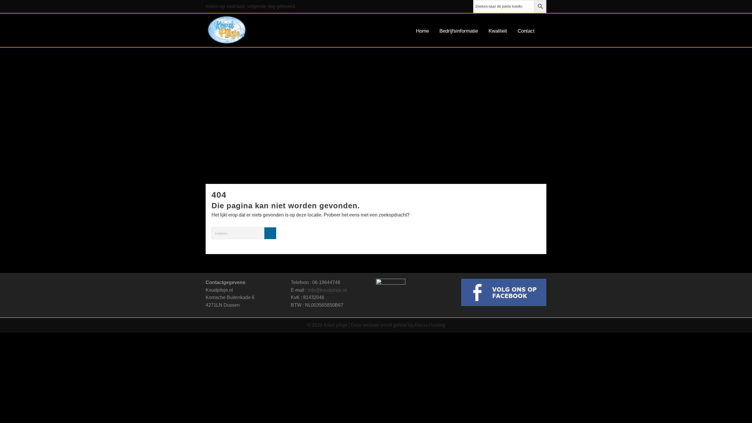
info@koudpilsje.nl (327, 290)
